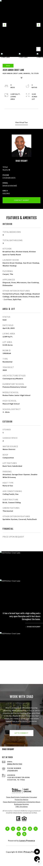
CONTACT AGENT (21, 200)
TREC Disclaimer (21, 806)
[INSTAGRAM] (13, 829)
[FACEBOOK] (7, 829)
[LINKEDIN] (19, 829)
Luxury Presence (27, 840)
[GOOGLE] (24, 834)
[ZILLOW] (30, 829)
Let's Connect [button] (21, 733)
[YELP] (19, 834)
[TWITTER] (36, 829)
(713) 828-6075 (9, 178)
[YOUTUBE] (24, 829)
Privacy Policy (30, 852)
